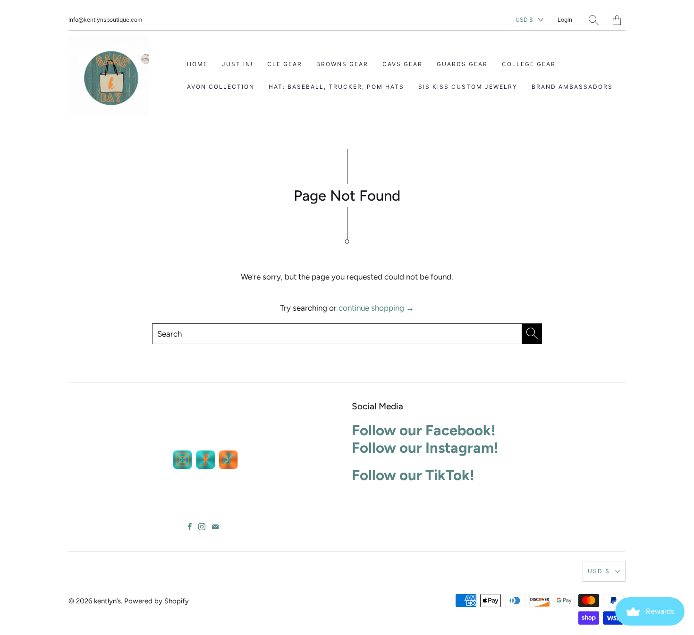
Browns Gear (342, 64)
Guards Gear (462, 64)
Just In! (237, 64)
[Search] (593, 20)
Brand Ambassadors (572, 86)
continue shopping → (376, 308)
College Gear (529, 64)
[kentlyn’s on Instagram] (201, 526)
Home (197, 64)
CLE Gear (284, 64)
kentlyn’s (107, 601)
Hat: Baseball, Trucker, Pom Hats (336, 86)
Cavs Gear (402, 64)
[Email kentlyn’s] (215, 526)
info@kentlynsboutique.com (105, 19)
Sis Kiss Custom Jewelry (467, 86)
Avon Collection (220, 86)
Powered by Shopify (156, 601)
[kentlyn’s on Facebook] (190, 526)
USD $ (524, 19)
